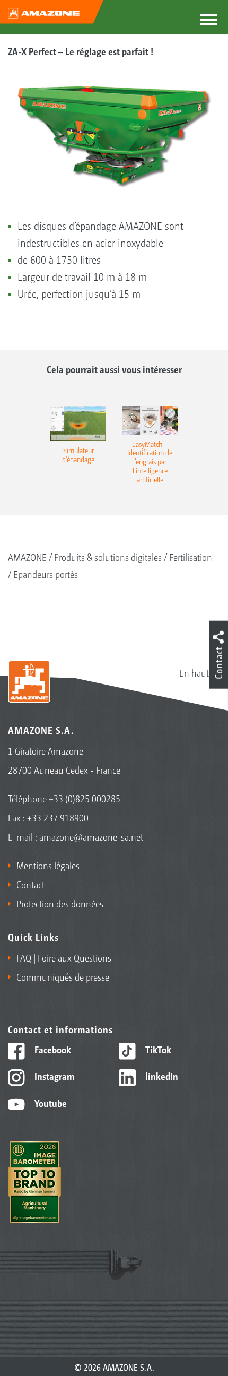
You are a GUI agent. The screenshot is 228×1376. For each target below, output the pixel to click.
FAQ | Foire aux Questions (63, 957)
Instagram (53, 1075)
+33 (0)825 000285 (84, 798)
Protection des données (59, 903)
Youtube (49, 1102)
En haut (194, 672)
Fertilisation (190, 556)
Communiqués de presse (62, 976)
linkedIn (160, 1075)
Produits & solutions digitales (108, 556)
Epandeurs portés (45, 573)
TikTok (157, 1049)
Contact (30, 884)
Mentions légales (48, 865)
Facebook (51, 1049)
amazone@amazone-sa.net (91, 836)
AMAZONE (27, 556)
